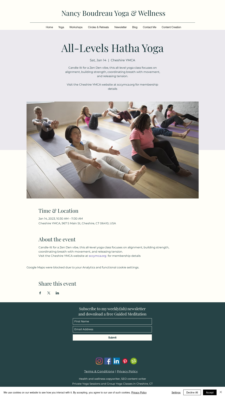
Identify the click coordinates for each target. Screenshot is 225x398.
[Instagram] (99, 361)
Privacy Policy (127, 371)
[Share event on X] (48, 293)
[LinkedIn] (116, 361)
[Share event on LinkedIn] (57, 293)
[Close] (221, 392)
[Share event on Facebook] (40, 293)
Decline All (192, 392)
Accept (210, 392)
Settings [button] (176, 392)
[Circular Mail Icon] (133, 361)
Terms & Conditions (99, 371)
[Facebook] (107, 361)
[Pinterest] (125, 361)
